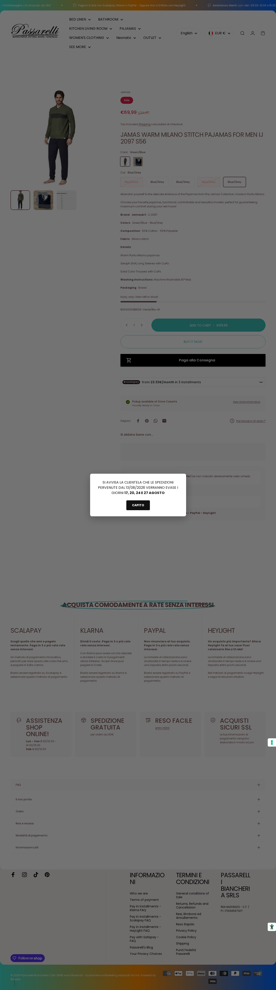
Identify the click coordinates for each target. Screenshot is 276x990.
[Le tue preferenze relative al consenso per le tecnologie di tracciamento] (272, 742)
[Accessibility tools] (272, 927)
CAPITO (138, 505)
